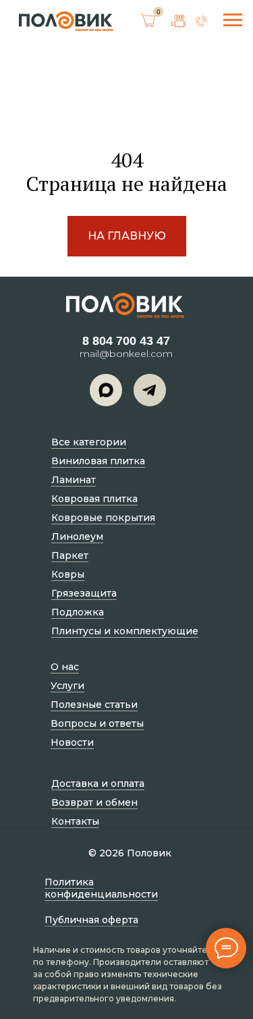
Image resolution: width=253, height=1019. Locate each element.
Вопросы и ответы (97, 723)
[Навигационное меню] (232, 20)
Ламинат (73, 480)
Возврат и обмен (94, 802)
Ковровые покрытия (103, 518)
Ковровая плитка (94, 499)
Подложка (77, 612)
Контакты (75, 821)
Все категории (88, 442)
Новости (72, 742)
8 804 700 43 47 (126, 341)
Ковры (67, 574)
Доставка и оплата (97, 783)
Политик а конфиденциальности (101, 888)
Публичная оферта (91, 920)
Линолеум (77, 536)
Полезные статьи (94, 704)
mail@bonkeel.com (126, 354)
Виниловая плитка (98, 461)
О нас (65, 667)
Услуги (67, 686)
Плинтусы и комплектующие (124, 631)
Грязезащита (84, 593)
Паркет (69, 555)
